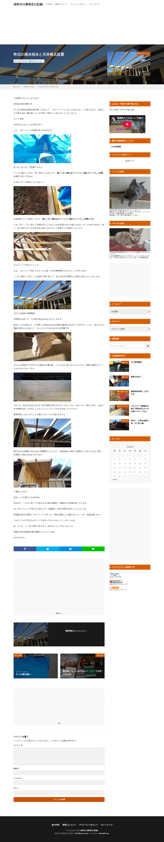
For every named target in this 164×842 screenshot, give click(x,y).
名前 (16, 768)
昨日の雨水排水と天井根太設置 (48, 87)
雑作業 (126, 362)
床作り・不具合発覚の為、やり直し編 (140, 422)
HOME (18, 86)
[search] (148, 346)
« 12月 (114, 479)
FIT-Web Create (81, 833)
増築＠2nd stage (36, 61)
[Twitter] (47, 548)
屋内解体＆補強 (123, 391)
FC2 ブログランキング (118, 590)
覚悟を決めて (136, 377)
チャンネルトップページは (119, 110)
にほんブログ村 (115, 577)
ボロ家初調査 (136, 362)
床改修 (126, 421)
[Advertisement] (82, 26)
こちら (132, 110)
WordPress (104, 833)
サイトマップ (94, 4)
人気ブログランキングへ (118, 584)
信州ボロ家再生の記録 (28, 4)
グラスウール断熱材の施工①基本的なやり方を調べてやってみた (140, 408)
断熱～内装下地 (123, 406)
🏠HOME (48, 4)
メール (17, 778)
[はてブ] (70, 548)
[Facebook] (25, 548)
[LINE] (93, 548)
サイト (16, 788)
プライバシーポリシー (78, 4)
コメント (18, 745)
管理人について (61, 4)
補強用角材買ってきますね (140, 392)
